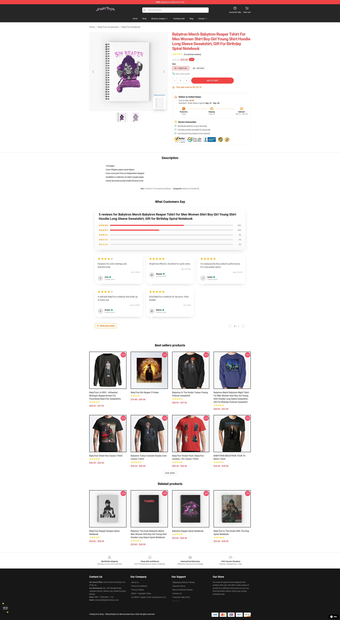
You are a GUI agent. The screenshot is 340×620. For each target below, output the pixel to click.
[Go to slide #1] (121, 117)
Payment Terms (178, 586)
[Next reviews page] (243, 326)
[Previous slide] (93, 71)
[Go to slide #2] (135, 117)
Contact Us (177, 593)
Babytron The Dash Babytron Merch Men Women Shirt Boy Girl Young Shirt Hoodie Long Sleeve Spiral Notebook (149, 534)
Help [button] (335, 617)
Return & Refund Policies (182, 590)
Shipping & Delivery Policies (183, 582)
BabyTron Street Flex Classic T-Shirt (105, 456)
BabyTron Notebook (131, 27)
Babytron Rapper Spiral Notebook (187, 531)
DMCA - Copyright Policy (141, 593)
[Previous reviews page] (230, 326)
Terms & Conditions (139, 586)
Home (92, 27)
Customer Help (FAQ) (181, 597)
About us (135, 582)
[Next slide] (164, 71)
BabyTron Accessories (108, 27)
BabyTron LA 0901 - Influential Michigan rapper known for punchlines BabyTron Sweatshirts (105, 395)
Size (174, 64)
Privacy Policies (137, 590)
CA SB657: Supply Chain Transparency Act (148, 597)
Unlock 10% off (5, 608)
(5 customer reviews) (192, 54)
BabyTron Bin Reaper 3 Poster (145, 392)
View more (170, 473)
